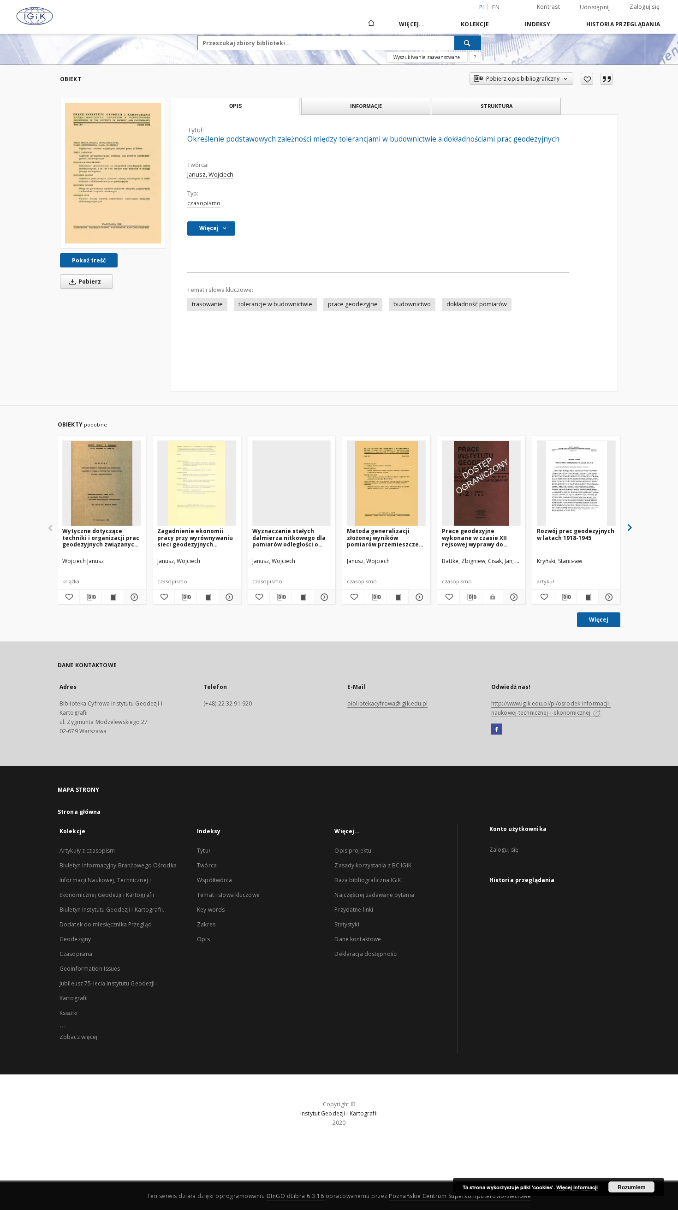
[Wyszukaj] (467, 43)
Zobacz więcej (78, 1037)
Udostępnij (595, 7)
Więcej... (412, 24)
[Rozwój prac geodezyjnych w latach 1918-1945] (576, 483)
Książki (68, 1013)
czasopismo (203, 203)
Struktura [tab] (496, 105)
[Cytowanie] (607, 79)
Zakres (206, 924)
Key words (211, 909)
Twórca (207, 865)
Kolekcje (475, 24)
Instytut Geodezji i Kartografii (339, 1113)
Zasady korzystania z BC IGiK (372, 865)
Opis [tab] (235, 106)
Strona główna (79, 812)
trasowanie (207, 304)
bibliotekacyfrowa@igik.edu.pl (387, 703)
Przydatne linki (353, 909)
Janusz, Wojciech (210, 174)
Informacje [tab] (366, 105)
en (496, 7)
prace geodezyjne (353, 304)
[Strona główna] (370, 24)
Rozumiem (632, 1187)
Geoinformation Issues (89, 969)
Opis (203, 939)
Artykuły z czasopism (87, 850)
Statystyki (346, 924)
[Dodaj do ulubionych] (587, 79)
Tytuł (203, 850)
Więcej (598, 619)
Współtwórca (214, 880)
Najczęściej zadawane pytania (374, 895)
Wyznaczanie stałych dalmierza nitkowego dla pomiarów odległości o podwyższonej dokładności (291, 537)
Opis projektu (352, 850)
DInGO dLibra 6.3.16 (295, 1196)
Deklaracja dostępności (366, 954)
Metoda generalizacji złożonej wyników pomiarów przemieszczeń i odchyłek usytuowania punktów (384, 537)
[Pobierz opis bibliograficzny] (90, 597)
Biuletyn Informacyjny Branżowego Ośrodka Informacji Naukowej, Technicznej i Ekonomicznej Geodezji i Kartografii (118, 880)
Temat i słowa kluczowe (228, 895)
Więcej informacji (577, 1187)
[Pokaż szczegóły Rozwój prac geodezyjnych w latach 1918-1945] (608, 597)
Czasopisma (75, 954)
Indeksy (537, 24)
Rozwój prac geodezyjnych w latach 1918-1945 (575, 534)
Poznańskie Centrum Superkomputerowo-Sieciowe (460, 1196)
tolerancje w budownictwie (275, 304)
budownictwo (412, 304)
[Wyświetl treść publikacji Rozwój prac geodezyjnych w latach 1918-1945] (587, 597)
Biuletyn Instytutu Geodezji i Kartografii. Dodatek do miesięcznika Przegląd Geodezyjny (111, 924)
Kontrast (548, 7)
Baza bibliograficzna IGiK (367, 880)
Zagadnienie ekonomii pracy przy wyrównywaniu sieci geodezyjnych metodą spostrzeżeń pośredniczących (195, 537)
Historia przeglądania (623, 24)
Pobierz (89, 281)
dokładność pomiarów (476, 304)
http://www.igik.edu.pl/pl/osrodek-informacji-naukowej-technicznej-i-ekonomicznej (551, 708)
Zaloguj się (645, 7)
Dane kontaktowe (357, 939)
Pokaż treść (89, 260)
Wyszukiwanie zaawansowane (426, 57)
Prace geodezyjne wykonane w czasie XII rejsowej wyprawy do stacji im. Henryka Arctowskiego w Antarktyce (474, 537)
